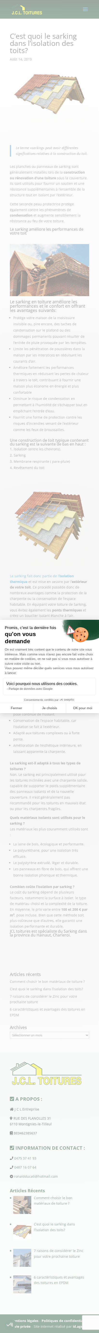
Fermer (16, 708)
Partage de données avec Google (31, 689)
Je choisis (49, 708)
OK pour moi (82, 708)
